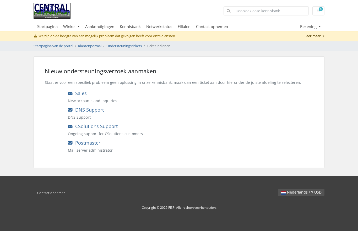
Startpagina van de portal (53, 46)
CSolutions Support (95, 126)
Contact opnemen (212, 26)
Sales (80, 93)
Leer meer (313, 36)
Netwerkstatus (159, 26)
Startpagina (47, 26)
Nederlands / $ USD (304, 192)
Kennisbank (130, 26)
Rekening (309, 26)
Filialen (184, 26)
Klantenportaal (89, 46)
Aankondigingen (99, 26)
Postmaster (86, 143)
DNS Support (88, 110)
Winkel (70, 26)
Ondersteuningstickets (124, 46)
